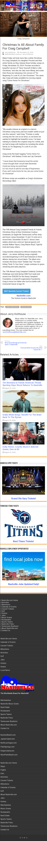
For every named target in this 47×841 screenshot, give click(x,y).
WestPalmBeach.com (8, 755)
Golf (3, 611)
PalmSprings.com (7, 747)
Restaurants (6, 620)
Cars (2, 773)
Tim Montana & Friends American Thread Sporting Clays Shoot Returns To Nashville (22, 383)
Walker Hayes (26, 307)
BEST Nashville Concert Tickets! (16, 291)
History (4, 613)
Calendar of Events (9, 607)
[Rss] (20, 837)
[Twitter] (24, 837)
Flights (3, 770)
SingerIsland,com (7, 751)
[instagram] (27, 837)
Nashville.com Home (9, 600)
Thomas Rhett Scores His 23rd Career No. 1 (31, 348)
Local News (5, 670)
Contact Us (5, 630)
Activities (5, 602)
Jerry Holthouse (10, 52)
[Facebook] (22, 837)
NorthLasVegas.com (8, 743)
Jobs (3, 615)
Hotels (3, 667)
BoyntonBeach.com (8, 735)
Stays (2, 766)
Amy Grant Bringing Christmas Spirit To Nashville (16, 342)
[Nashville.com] (23, 5)
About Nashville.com (9, 628)
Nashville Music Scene (9, 704)
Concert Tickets (7, 609)
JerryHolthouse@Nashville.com (14, 332)
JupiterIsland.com (7, 739)
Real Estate (5, 707)
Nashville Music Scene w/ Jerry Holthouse (19, 54)
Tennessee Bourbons (9, 626)
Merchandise (5, 700)
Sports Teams (7, 622)
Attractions (5, 605)
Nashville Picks (7, 624)
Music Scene (6, 617)
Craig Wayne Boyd (12, 307)
